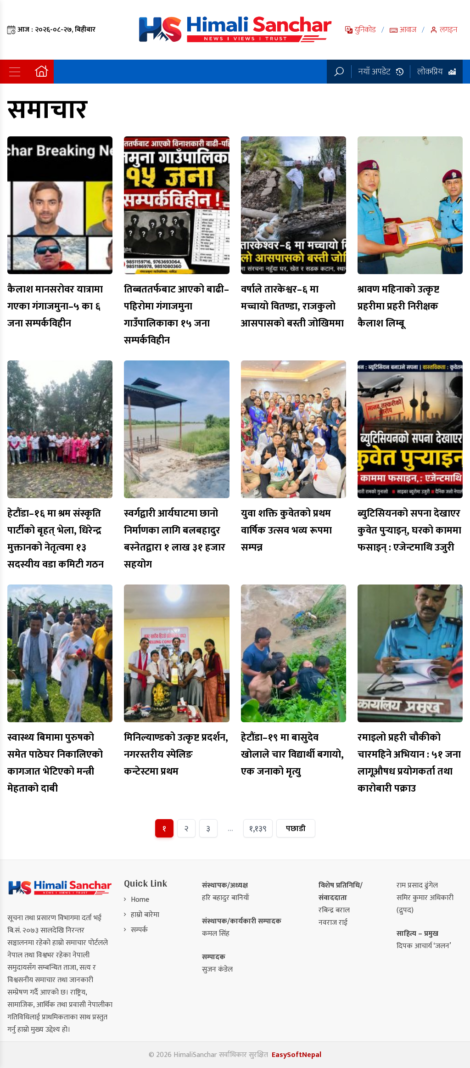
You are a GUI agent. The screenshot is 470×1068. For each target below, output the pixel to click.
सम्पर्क (139, 930)
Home (140, 900)
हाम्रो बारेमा (145, 915)
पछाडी (296, 828)
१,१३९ (258, 828)
